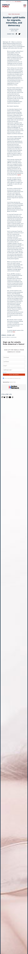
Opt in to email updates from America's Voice (12, 378)
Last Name (6, 360)
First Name (6, 356)
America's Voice (14, 1)
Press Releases (15, 14)
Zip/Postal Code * (7, 369)
